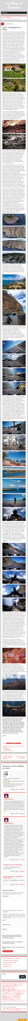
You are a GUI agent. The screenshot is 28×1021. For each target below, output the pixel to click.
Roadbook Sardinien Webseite (10, 960)
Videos (24, 1008)
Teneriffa (14, 1000)
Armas (3, 985)
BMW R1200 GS (14, 987)
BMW (15, 985)
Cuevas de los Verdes (6, 988)
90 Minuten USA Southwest (9, 962)
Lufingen (14, 994)
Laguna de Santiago (10, 743)
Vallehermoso (22, 1000)
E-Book (13, 988)
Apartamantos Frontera (7, 983)
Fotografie (8, 17)
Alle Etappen (17, 1009)
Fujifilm (6, 991)
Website (4, 929)
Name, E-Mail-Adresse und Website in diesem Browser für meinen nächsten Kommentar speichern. (12, 937)
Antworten (22, 789)
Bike (13, 1008)
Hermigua (18, 993)
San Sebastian (17, 743)
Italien (3, 994)
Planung (12, 999)
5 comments (6, 748)
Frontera (24, 990)
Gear (10, 1008)
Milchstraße (17, 996)
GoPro (7, 993)
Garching (23, 991)
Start (4, 1008)
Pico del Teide (5, 999)
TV (12, 1009)
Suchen (4, 973)
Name (4, 920)
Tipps (16, 1008)
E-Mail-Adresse (6, 924)
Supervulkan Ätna (7, 964)
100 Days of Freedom (13, 5)
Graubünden (11, 993)
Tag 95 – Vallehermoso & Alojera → (21, 757)
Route (20, 1008)
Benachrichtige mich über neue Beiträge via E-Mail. (13, 948)
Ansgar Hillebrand (7, 750)
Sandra (18, 999)
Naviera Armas (11, 998)
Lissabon (10, 994)
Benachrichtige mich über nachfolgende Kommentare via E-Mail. (12, 942)
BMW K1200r (6, 987)
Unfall (18, 1000)
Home (3, 17)
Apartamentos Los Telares (19, 983)
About (6, 1008)
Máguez (4, 998)
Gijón (3, 993)
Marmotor (19, 995)
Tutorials (9, 1009)
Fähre (18, 991)
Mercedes (11, 996)
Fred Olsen (19, 990)
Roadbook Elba (7, 966)
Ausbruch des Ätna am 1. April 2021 (11, 958)
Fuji (10, 746)
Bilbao (11, 985)
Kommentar (5, 896)
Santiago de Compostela (7, 1000)
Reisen (15, 999)
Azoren (8, 985)
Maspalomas (5, 996)
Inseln (19, 746)
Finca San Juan (9, 990)
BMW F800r (19, 985)
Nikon (16, 998)
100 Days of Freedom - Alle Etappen (12, 864)
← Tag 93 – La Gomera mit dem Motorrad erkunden (7, 757)
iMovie (23, 993)
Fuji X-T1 (14, 746)
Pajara (19, 998)
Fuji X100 (15, 991)
